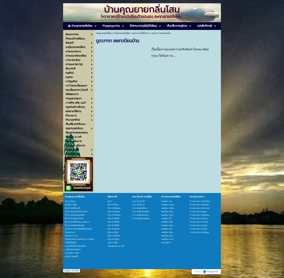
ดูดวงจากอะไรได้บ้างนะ (140, 33)
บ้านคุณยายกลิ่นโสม (104, 33)
